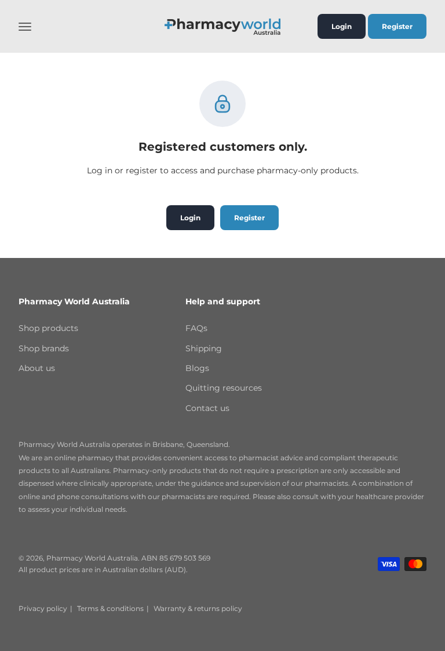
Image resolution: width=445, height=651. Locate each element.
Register (397, 26)
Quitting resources (223, 388)
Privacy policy (43, 608)
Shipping (203, 348)
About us (37, 368)
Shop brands (44, 348)
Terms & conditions (110, 608)
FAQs (196, 328)
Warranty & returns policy (198, 608)
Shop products (48, 328)
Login (341, 26)
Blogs (197, 368)
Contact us (207, 408)
